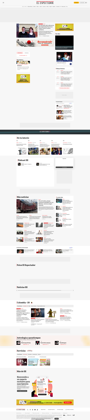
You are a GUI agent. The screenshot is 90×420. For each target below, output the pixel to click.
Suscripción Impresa (51, 409)
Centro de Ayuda (27, 413)
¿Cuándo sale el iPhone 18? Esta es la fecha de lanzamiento (29, 225)
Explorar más (25, 344)
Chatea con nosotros (70, 409)
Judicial (22, 308)
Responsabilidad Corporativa (56, 413)
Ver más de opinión (22, 55)
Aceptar (56, 418)
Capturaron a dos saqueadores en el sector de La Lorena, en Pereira (33, 145)
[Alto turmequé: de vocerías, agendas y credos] (21, 151)
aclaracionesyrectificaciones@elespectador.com (47, 416)
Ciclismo (62, 76)
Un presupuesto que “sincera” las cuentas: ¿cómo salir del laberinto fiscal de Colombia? (49, 226)
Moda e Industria (44, 215)
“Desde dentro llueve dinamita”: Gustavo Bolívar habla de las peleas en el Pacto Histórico (66, 85)
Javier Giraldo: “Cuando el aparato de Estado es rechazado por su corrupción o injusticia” (37, 320)
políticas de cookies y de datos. (40, 419)
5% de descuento (43, 356)
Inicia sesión (25, 68)
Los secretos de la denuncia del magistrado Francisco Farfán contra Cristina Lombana (46, 28)
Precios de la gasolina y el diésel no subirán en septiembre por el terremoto (29, 239)
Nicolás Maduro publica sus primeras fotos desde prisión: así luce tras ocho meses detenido (49, 233)
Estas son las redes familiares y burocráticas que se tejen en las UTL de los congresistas (49, 240)
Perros (63, 199)
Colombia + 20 (37, 318)
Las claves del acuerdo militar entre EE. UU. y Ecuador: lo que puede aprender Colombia (55, 145)
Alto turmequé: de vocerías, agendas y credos (21, 145)
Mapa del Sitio (43, 409)
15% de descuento (31, 356)
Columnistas (64, 218)
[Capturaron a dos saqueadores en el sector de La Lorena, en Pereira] (33, 151)
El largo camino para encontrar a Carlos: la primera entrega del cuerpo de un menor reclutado (52, 320)
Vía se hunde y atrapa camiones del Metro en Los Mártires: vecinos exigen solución (66, 72)
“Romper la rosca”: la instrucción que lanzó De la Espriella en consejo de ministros (44, 145)
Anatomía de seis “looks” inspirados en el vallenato (47, 217)
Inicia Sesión (82, 2)
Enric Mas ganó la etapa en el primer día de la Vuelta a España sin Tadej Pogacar (66, 78)
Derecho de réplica (66, 214)
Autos (63, 223)
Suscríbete (76, 2)
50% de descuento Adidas (21, 356)
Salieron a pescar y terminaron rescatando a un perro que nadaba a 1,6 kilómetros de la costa (67, 202)
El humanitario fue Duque (67, 144)
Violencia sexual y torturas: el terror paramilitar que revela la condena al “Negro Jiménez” (23, 313)
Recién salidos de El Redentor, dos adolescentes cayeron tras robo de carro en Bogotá (29, 233)
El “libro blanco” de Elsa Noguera (67, 220)
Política (62, 82)
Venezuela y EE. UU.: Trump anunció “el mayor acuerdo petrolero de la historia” (64, 48)
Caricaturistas (65, 213)
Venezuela (45, 230)
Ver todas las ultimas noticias (64, 88)
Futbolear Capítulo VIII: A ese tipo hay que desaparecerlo (44, 165)
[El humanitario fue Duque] (68, 151)
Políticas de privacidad (35, 413)
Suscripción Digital (60, 409)
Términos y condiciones (45, 413)
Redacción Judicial (24, 322)
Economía (25, 237)
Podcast (40, 163)
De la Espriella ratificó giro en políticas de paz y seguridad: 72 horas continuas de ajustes (65, 318)
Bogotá (62, 70)
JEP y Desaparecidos (49, 318)
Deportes (22, 163)
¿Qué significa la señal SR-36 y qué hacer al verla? (67, 225)
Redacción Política (68, 313)
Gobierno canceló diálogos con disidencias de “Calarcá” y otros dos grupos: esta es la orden (66, 310)
